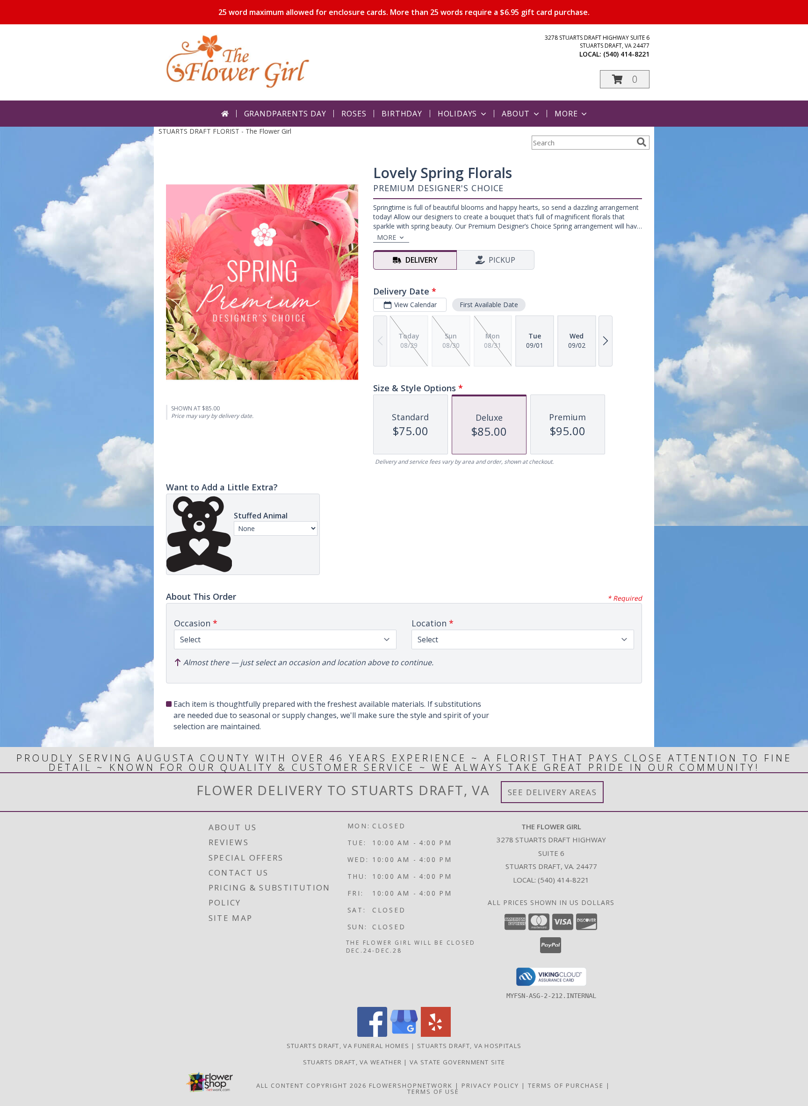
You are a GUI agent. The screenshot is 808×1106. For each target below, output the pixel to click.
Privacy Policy (490, 1085)
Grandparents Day (285, 113)
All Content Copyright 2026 (311, 1085)
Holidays (457, 113)
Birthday (402, 113)
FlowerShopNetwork (411, 1085)
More (566, 113)
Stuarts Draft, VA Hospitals (469, 1045)
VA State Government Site (457, 1062)
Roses (353, 113)
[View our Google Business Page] (404, 1034)
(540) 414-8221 (626, 54)
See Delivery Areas (552, 792)
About (516, 113)
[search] (641, 142)
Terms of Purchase (566, 1085)
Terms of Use (433, 1091)
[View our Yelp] (436, 1034)
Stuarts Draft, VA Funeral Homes (348, 1045)
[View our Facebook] (372, 1034)
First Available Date (489, 304)
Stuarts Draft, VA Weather (352, 1062)
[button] (624, 79)
